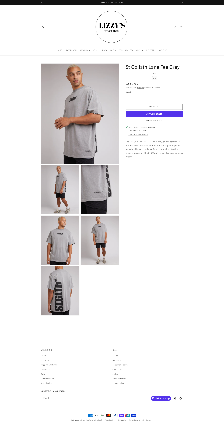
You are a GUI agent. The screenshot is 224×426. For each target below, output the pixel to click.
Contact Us (45, 369)
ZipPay (43, 374)
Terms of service (134, 420)
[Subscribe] (84, 398)
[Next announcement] (182, 2)
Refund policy (46, 383)
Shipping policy (147, 420)
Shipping (140, 87)
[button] (43, 27)
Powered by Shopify (96, 420)
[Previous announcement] (41, 2)
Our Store (45, 360)
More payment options (154, 120)
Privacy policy (121, 420)
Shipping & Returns (49, 365)
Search (43, 356)
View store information (138, 134)
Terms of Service (47, 378)
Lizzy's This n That (82, 420)
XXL (154, 77)
